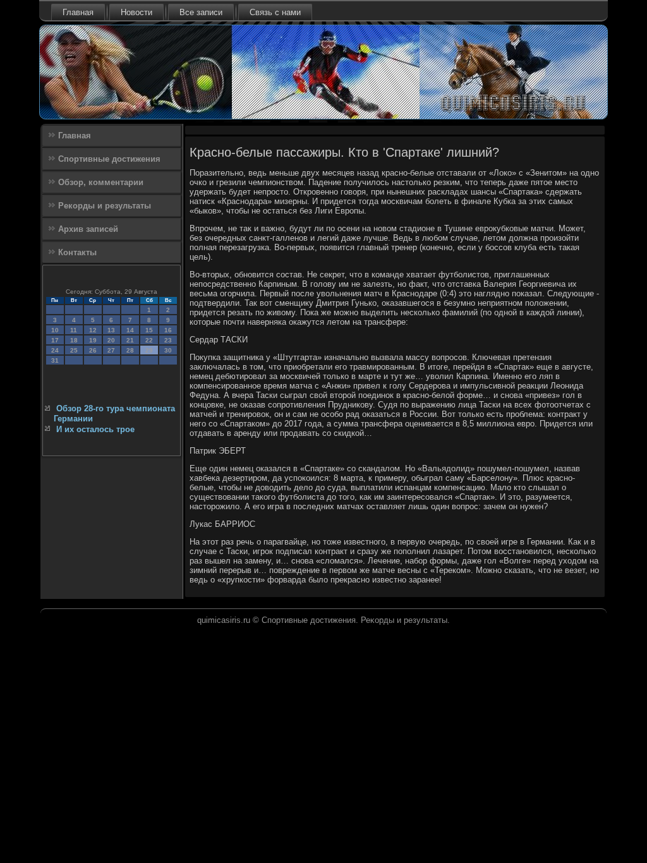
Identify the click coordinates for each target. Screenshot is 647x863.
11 (73, 330)
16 (168, 330)
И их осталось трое (95, 429)
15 (149, 330)
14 (130, 330)
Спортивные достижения (109, 159)
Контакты (77, 252)
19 (93, 340)
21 (130, 340)
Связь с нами (275, 12)
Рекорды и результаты (104, 205)
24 (55, 350)
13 (111, 330)
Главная (78, 12)
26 (93, 350)
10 (55, 330)
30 (168, 350)
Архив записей (88, 229)
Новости (136, 12)
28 (130, 350)
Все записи (200, 12)
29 (149, 350)
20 (111, 340)
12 (93, 330)
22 (149, 340)
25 (74, 350)
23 (168, 340)
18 (74, 340)
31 (55, 360)
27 (111, 350)
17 (55, 340)
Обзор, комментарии (100, 182)
